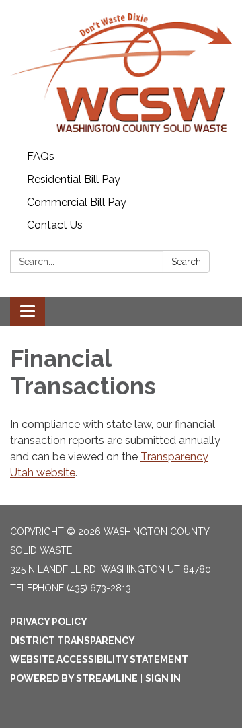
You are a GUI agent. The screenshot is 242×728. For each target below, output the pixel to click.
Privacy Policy (48, 621)
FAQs (40, 156)
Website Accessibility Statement (99, 659)
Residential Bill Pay (73, 179)
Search (186, 261)
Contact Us (55, 225)
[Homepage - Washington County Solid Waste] (121, 72)
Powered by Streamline (74, 678)
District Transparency (72, 640)
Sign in (163, 678)
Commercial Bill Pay (76, 202)
